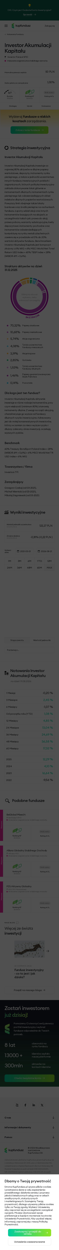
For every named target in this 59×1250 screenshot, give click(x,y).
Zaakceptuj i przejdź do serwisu (27, 1232)
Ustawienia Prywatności (17, 1218)
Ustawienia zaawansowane (29, 1241)
